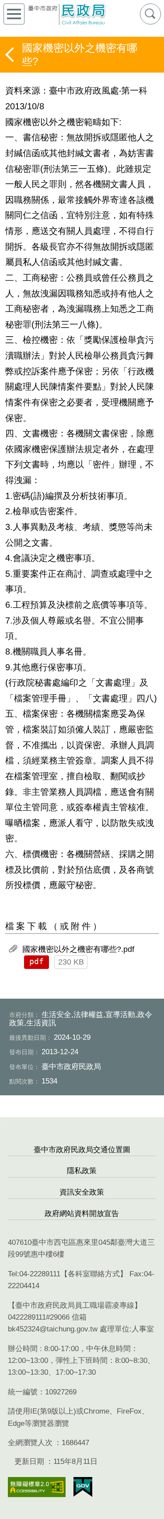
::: (3, 1122)
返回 (10, 55)
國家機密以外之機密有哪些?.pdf (78, 949)
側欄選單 (14, 14)
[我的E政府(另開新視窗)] (82, 1487)
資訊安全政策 (81, 1192)
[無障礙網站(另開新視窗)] (37, 1487)
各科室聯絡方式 (94, 1274)
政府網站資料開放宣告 (82, 1213)
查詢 (150, 14)
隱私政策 (82, 1171)
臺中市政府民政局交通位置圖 (82, 1150)
